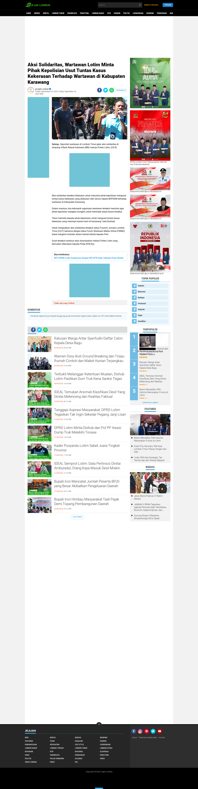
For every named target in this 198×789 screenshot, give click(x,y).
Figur (140, 315)
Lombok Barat (98, 13)
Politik (126, 13)
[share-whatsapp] (111, 90)
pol (76, 762)
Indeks (37, 13)
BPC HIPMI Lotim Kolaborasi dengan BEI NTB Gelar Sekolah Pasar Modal (88, 258)
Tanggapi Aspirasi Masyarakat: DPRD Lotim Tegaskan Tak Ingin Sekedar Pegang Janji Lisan (90, 412)
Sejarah (141, 309)
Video (102, 758)
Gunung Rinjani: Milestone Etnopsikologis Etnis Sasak (147, 517)
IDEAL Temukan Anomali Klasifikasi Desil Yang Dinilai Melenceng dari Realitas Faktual (89, 394)
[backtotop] (99, 725)
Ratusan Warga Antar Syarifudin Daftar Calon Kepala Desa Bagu (88, 340)
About (134, 737)
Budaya (173, 13)
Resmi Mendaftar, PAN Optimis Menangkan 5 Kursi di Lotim (153, 392)
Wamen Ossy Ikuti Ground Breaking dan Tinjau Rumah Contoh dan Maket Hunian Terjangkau (89, 358)
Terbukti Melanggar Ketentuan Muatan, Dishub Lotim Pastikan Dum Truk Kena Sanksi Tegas (89, 376)
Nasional (79, 751)
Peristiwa (84, 13)
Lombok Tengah (57, 748)
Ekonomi (150, 13)
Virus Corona (31, 762)
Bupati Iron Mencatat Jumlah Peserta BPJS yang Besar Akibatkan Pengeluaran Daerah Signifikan (86, 486)
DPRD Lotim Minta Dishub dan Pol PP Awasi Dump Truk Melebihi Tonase (87, 430)
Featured (142, 303)
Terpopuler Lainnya (150, 403)
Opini (27, 755)
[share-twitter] (105, 90)
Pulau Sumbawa (57, 758)
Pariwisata (72, 13)
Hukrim (117, 13)
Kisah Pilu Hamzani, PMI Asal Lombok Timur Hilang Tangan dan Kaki (150, 449)
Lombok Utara (106, 748)
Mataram (29, 751)
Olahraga (104, 751)
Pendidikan (162, 13)
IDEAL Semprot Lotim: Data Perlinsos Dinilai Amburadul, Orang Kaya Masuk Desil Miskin (87, 465)
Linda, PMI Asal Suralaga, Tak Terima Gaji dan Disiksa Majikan (149, 459)
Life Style (79, 744)
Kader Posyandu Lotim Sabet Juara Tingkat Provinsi (87, 448)
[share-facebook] (99, 90)
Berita (46, 13)
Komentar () (121, 90)
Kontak (162, 737)
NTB (109, 13)
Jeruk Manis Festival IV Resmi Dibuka (148, 497)
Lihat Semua (77, 517)
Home (28, 13)
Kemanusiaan (31, 744)
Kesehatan (54, 744)
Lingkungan (138, 13)
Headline (142, 321)
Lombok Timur (58, 13)
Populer (168, 5)
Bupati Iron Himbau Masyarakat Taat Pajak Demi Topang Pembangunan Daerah (86, 501)
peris (52, 762)
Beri (27, 737)
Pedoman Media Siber (148, 737)
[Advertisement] (99, 37)
